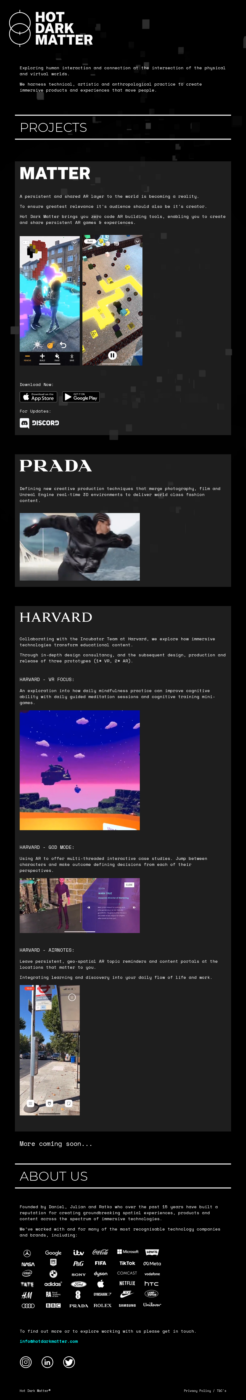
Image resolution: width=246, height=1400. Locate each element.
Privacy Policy (197, 1390)
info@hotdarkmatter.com (49, 1341)
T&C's (221, 1390)
